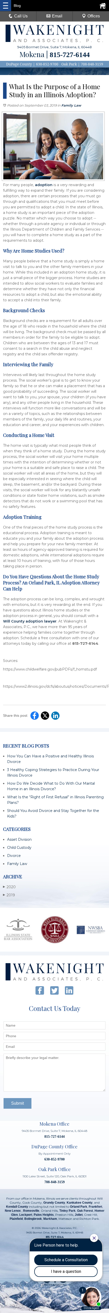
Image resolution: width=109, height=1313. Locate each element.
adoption (43, 185)
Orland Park (78, 1206)
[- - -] (5, 5)
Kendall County (17, 1206)
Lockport (25, 1215)
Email (57, 16)
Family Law (71, 105)
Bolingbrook (33, 1219)
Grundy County (54, 1202)
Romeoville (31, 1210)
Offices (93, 16)
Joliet (79, 1215)
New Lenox (13, 1210)
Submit (17, 1103)
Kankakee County (80, 1202)
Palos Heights (44, 1215)
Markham (50, 1219)
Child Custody (19, 847)
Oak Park (69, 64)
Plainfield (16, 1219)
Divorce (14, 855)
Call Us (21, 16)
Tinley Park (67, 1210)
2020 (9, 887)
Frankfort (95, 1206)
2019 (9, 895)
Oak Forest (85, 1210)
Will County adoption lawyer (30, 621)
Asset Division (19, 839)
